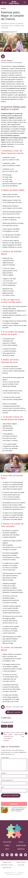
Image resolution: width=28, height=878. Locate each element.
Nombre (4, 773)
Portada (4, 726)
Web (2, 787)
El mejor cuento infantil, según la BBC (19, 734)
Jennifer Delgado (7, 60)
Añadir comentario (15, 712)
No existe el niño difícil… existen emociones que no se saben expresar (9, 736)
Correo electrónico (7, 780)
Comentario (5, 757)
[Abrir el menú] (3, 2)
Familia (3, 8)
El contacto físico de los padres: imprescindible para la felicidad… (18, 809)
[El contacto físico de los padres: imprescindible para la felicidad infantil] (5, 810)
